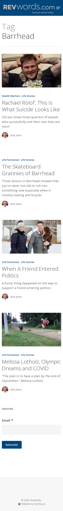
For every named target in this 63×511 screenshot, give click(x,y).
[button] (58, 8)
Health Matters (11, 96)
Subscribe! (12, 444)
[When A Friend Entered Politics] (31, 237)
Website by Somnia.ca (33, 503)
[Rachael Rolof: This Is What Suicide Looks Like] (31, 70)
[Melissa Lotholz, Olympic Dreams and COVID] (31, 329)
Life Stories (28, 96)
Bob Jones (16, 135)
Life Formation (10, 159)
